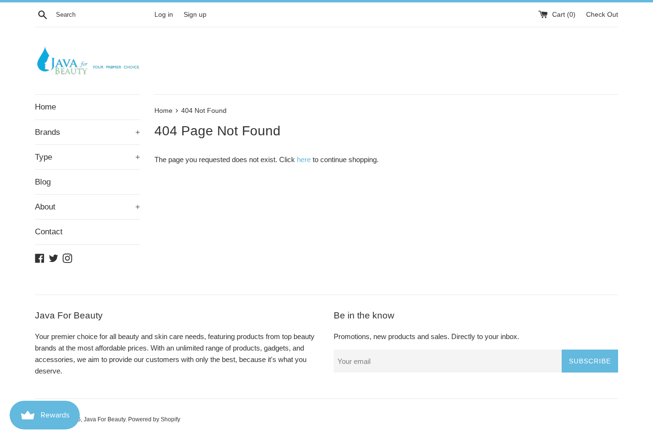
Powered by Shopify (154, 419)
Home (45, 106)
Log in (163, 14)
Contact (49, 231)
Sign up (195, 14)
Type (87, 157)
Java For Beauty (104, 419)
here (304, 159)
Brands (87, 132)
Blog (43, 182)
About (87, 206)
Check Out (602, 14)
